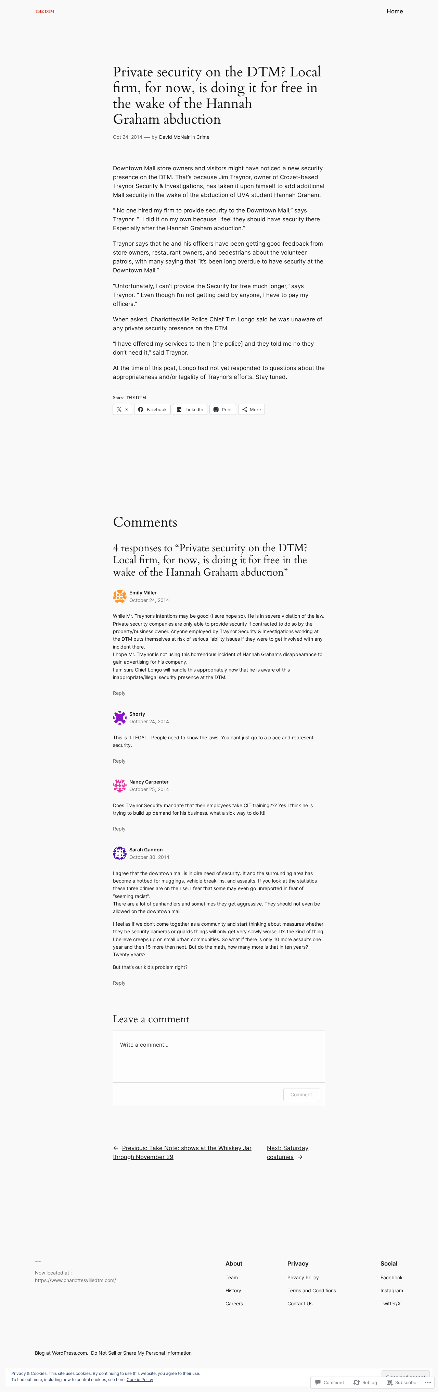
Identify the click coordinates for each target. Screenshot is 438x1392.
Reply (119, 693)
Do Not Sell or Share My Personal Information (141, 1353)
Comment (301, 1094)
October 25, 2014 (149, 789)
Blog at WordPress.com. (61, 1353)
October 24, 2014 (149, 600)
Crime (202, 137)
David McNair (174, 137)
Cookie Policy (140, 1379)
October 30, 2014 (149, 857)
